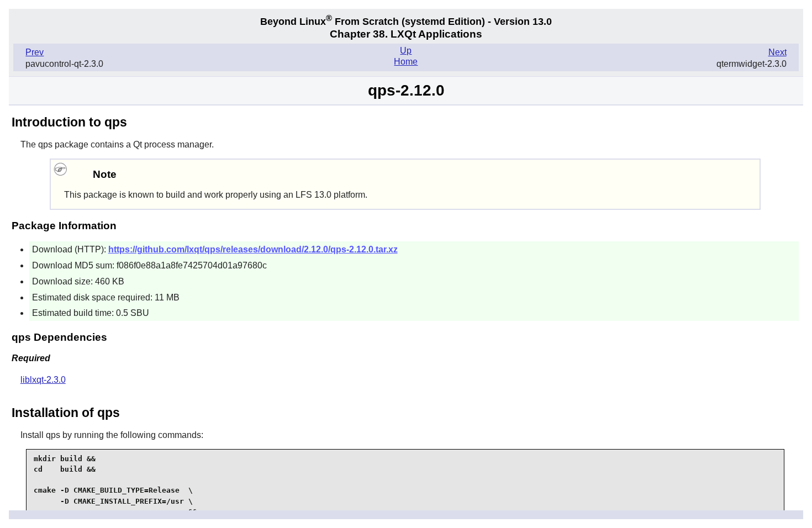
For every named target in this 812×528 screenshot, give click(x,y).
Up (406, 50)
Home (406, 61)
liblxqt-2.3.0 (43, 379)
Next (777, 52)
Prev (34, 52)
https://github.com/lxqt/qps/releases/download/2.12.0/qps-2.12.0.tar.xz (253, 249)
